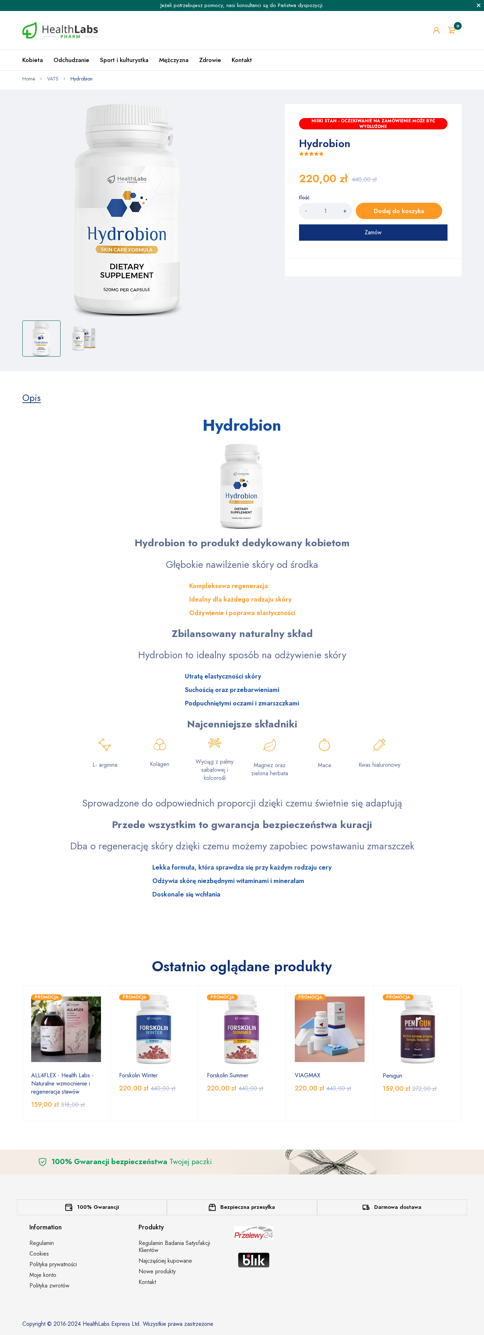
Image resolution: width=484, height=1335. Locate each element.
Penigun (392, 1076)
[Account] (436, 30)
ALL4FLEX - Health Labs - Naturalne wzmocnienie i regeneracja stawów (62, 1083)
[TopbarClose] (478, 5)
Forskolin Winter (138, 1075)
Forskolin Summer (227, 1075)
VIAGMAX (307, 1075)
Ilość (304, 197)
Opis (31, 397)
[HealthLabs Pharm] (60, 30)
